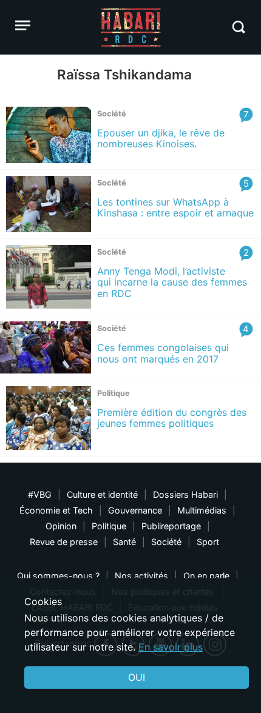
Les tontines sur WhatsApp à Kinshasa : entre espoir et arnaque (175, 207)
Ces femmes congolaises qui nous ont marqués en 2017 (163, 352)
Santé (124, 542)
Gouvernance (135, 510)
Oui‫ (136, 677)
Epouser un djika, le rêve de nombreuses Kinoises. (161, 138)
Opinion (61, 526)
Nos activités (141, 576)
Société (166, 542)
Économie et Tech (56, 510)
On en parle (206, 576)
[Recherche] (238, 27)
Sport (208, 542)
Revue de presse (64, 542)
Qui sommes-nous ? (58, 576)
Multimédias (201, 510)
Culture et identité (102, 494)
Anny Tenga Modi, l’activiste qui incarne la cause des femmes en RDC (172, 282)
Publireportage (171, 526)
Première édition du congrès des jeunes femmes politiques (171, 417)
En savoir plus (170, 647)
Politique (109, 526)
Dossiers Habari (185, 494)
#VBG (40, 494)
